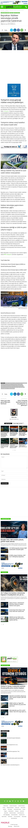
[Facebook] (18, 30)
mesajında (6, 111)
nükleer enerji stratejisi (17, 384)
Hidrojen (17, 811)
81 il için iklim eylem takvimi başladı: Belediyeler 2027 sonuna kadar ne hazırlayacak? (5, 434)
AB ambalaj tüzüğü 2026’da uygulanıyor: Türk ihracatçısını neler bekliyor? (14, 434)
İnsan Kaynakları (17, 816)
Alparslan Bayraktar (22, 383)
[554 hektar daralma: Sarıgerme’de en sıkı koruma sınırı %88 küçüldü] (5, 441)
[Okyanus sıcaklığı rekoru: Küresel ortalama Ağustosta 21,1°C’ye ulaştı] (23, 429)
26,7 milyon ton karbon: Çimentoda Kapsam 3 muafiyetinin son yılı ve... (13, 594)
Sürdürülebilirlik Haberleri (5, 431)
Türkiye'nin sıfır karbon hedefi (7, 387)
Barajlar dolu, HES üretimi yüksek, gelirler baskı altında (23, 445)
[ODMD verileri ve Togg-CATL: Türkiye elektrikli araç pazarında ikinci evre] (4, 705)
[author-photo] (14, 412)
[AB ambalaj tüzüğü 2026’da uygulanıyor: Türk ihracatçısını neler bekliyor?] (14, 429)
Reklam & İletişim (10, 807)
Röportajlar (24, 816)
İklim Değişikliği (6, 814)
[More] (25, 30)
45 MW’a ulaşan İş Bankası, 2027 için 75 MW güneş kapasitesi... (17, 556)
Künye (4, 807)
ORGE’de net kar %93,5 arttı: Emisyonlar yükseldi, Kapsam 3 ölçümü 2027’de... (17, 618)
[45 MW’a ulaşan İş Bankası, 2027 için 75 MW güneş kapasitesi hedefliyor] (4, 557)
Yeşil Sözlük (23, 807)
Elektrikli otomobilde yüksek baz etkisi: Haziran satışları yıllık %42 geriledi (17, 697)
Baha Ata (5, 23)
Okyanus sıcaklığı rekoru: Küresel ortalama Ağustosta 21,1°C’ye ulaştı (23, 434)
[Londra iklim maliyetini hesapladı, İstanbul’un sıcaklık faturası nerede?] (14, 441)
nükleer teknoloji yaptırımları (7, 385)
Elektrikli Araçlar (5, 665)
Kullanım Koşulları (13, 805)
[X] (11, 30)
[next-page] (15, 450)
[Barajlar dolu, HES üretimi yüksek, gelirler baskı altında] (23, 441)
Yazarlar (4, 809)
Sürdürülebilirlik (14, 814)
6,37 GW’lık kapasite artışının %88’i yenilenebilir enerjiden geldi (18, 548)
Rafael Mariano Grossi (18, 385)
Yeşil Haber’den (14, 818)
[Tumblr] (18, 801)
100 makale (10, 809)
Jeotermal (22, 811)
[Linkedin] (14, 30)
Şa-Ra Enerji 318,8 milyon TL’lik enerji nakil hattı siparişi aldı (17, 610)
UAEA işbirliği (3, 388)
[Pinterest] (12, 801)
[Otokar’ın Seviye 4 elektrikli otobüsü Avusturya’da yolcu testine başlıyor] (14, 676)
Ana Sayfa (2, 10)
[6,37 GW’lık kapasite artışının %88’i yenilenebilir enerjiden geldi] (4, 550)
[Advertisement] (14, 67)
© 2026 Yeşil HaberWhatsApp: (13, 825)
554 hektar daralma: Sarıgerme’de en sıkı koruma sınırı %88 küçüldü (5, 446)
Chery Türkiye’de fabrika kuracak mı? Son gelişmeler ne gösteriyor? (21, 403)
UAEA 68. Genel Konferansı (19, 387)
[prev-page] (13, 450)
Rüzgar (5, 811)
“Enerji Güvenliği (11, 388)
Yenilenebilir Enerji (5, 12)
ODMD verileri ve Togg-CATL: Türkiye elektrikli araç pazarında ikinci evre (17, 704)
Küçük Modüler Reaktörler (6, 384)
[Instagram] (7, 801)
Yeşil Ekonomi (12, 431)
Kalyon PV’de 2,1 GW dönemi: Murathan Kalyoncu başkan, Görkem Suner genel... (16, 604)
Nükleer (7, 10)
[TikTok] (15, 801)
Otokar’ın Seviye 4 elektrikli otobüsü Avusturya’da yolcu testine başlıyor (13, 687)
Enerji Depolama (20, 812)
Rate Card (17, 807)
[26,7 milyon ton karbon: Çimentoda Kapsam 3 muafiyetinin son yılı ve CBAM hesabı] (14, 583)
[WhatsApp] (21, 30)
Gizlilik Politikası (21, 805)
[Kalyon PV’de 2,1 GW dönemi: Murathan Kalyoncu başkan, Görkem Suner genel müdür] (4, 605)
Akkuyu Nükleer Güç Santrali (11, 383)
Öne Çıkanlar (16, 12)
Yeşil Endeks (4, 572)
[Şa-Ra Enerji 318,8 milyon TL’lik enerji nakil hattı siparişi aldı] (4, 612)
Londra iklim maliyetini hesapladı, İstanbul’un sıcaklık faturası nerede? (14, 446)
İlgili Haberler (8, 423)
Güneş (24, 809)
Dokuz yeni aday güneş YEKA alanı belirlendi (5, 402)
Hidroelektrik (21, 443)
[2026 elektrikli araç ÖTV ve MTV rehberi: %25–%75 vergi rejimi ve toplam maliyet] (4, 712)
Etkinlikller (10, 816)
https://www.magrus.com (14, 419)
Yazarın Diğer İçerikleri (18, 423)
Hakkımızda (5, 805)
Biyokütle (6, 812)
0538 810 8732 (16, 826)
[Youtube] (23, 801)
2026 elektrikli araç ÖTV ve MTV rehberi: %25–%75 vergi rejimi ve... (18, 711)
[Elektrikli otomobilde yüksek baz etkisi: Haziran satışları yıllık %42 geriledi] (4, 698)
